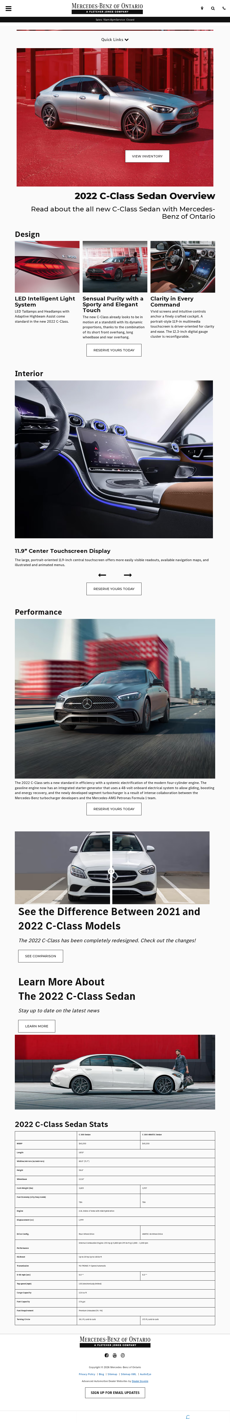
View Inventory (147, 156)
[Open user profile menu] (115, 1417)
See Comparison (40, 956)
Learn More (36, 1026)
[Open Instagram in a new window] (122, 1355)
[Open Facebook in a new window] (106, 1355)
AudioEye (145, 1374)
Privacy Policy (87, 1374)
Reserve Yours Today (114, 350)
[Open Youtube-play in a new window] (114, 1355)
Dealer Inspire (140, 1381)
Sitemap (112, 1374)
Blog (101, 1374)
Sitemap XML (128, 1374)
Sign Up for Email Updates (115, 1392)
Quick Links (112, 39)
